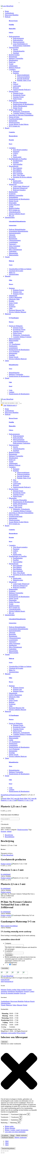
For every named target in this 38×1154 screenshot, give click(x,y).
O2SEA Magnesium (15, 297)
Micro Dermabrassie (15, 249)
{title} (7, 1141)
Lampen (11, 392)
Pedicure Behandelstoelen (17, 229)
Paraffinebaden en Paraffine (18, 159)
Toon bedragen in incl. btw (11, 1029)
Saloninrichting (10, 217)
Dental (7, 378)
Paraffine (16, 162)
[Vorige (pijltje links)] (1, 1152)
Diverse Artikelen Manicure (18, 359)
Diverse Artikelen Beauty (17, 214)
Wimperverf (13, 184)
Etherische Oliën (14, 299)
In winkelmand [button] (5, 874)
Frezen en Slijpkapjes (16, 326)
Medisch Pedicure (14, 67)
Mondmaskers (13, 60)
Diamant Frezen (18, 93)
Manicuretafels (13, 255)
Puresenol (16, 71)
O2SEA (15, 153)
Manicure (8, 314)
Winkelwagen (12, 405)
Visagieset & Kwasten (16, 271)
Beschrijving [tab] (9, 835)
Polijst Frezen (17, 99)
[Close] (1, 8)
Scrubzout (12, 193)
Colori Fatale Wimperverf (21, 186)
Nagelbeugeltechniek (15, 119)
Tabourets (12, 235)
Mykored (16, 88)
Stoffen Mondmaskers (20, 106)
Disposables (13, 100)
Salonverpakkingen (23, 75)
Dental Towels (17, 108)
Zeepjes (15, 49)
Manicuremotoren (18, 42)
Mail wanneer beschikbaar (9, 926)
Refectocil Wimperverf (20, 188)
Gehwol (15, 84)
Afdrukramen (13, 66)
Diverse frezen (13, 91)
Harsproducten (13, 166)
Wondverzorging (14, 122)
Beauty (7, 128)
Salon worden (21, 989)
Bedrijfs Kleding (14, 55)
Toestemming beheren (8, 1148)
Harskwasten (17, 181)
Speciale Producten (23, 78)
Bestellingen (19, 991)
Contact (31, 991)
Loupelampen (13, 242)
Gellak (11, 342)
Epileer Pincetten (14, 204)
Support (26, 991)
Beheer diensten (10, 1128)
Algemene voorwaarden (8, 1033)
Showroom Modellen (11, 15)
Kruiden (11, 301)
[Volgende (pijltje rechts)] (3, 1152)
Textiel (11, 64)
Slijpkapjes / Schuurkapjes (21, 111)
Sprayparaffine (17, 164)
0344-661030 (5, 979)
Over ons (23, 993)
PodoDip (16, 73)
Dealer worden (11, 989)
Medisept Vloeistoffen (16, 58)
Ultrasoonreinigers (15, 240)
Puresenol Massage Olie (16, 310)
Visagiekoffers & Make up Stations (20, 269)
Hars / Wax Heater (19, 175)
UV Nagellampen (14, 344)
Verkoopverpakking (23, 77)
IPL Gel (11, 215)
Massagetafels (13, 253)
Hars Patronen (17, 168)
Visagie (7, 257)
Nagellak (12, 355)
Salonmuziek (13, 295)
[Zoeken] (21, 403)
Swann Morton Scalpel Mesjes (18, 124)
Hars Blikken (17, 170)
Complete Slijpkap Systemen (22, 113)
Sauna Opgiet (13, 303)
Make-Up (12, 272)
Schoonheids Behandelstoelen (18, 231)
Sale (4, 405)
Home (7, 11)
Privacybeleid (21, 1033)
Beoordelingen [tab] (9, 837)
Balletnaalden (13, 192)
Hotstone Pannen (18, 290)
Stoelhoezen (13, 248)
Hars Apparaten (18, 173)
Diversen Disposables (20, 102)
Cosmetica (12, 69)
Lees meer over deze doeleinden (15, 1132)
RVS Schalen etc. (14, 126)
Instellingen (11, 991)
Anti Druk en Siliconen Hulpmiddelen (21, 115)
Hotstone (12, 288)
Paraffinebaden (18, 161)
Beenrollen (12, 237)
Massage (7, 276)
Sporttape (16, 53)
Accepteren (5, 1135)
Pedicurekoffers (18, 40)
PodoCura (12, 62)
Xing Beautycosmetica (20, 150)
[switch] (2, 1029)
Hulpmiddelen (13, 197)
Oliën (10, 308)
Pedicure (7, 17)
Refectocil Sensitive (19, 190)
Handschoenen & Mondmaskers (23, 104)
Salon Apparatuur (14, 246)
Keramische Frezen (19, 95)
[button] (19, 1071)
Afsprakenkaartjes (19, 51)
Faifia (15, 155)
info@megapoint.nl (7, 981)
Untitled (14, 964)
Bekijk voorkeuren (21, 1135)
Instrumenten (13, 121)
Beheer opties (9, 1126)
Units (10, 390)
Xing (14, 82)
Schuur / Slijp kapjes (15, 110)
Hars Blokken (17, 171)
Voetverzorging (14, 47)
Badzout (11, 305)
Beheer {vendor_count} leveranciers (16, 1130)
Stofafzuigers (13, 346)
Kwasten (12, 179)
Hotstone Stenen (18, 294)
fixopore (3, 831)
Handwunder (17, 157)
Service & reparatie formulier (10, 993)
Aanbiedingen (9, 13)
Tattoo (7, 360)
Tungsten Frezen (18, 97)
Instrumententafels (15, 233)
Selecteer (4, 1042)
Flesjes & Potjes (14, 117)
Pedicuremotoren (14, 36)
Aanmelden (9, 955)
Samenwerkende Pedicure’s (22, 89)
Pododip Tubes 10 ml (24, 80)
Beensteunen (13, 56)
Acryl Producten (14, 351)
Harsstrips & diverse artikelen (22, 177)
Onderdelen (12, 251)
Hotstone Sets (17, 292)
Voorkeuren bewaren (7, 1137)
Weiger (12, 1135)
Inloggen (3, 989)
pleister (9, 831)
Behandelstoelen (14, 372)
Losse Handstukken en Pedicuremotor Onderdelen (21, 44)
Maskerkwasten (18, 182)
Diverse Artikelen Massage (17, 312)
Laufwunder (17, 86)
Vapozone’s (12, 244)
